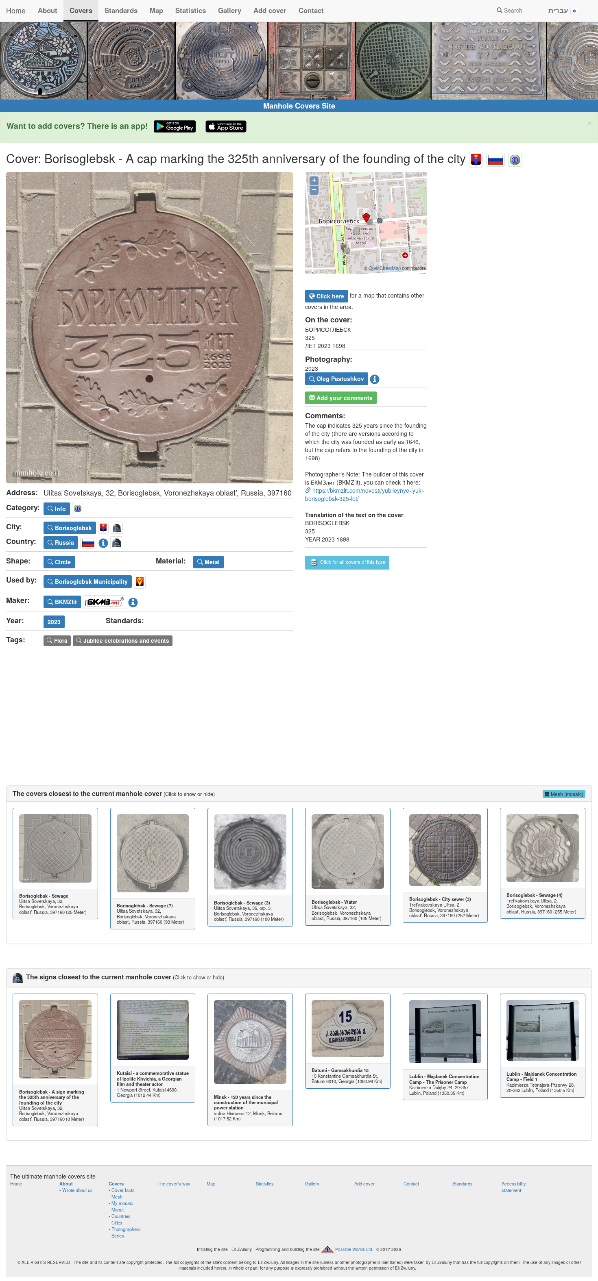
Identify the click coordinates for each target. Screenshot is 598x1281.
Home (16, 10)
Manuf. (118, 1209)
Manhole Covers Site (299, 105)
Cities (116, 1222)
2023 (54, 622)
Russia (63, 542)
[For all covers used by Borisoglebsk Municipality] (140, 580)
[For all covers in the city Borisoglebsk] (476, 158)
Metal (211, 562)
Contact (311, 10)
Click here (329, 296)
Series (117, 1235)
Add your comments (344, 398)
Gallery (229, 10)
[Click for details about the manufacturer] (133, 600)
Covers (81, 10)
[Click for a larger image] (149, 327)
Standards (121, 10)
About (47, 10)
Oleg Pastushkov (339, 378)
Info (59, 509)
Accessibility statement (514, 1186)
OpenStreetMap (385, 268)
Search (512, 10)
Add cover (269, 10)
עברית (559, 10)
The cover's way (173, 1183)
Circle (62, 562)
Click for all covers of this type (352, 561)
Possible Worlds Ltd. (354, 1249)
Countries (121, 1216)
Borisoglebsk (72, 528)
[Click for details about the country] (103, 541)
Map (156, 10)
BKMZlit (65, 602)
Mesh (116, 1196)
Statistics (190, 10)
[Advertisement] (299, 708)
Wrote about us (77, 1190)
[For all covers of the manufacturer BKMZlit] (104, 600)
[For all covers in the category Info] (515, 158)
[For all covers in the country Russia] (495, 158)
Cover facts (123, 1190)
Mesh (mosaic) (566, 793)
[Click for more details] (55, 848)
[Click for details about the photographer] (375, 378)
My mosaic (122, 1203)
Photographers (126, 1229)
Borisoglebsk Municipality (90, 581)
